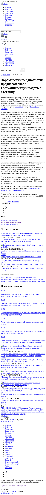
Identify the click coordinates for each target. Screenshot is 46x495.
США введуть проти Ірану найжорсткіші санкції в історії (22, 268)
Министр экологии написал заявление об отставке (26, 281)
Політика (8, 448)
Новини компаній (11, 462)
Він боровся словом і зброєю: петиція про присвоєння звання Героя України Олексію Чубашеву (20, 240)
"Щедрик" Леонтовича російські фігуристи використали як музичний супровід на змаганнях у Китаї (22, 378)
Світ (6, 444)
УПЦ (7, 408)
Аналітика (9, 13)
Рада (22, 410)
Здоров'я (8, 454)
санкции (30, 412)
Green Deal (19, 107)
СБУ (18, 408)
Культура (8, 25)
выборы (22, 414)
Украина (10, 410)
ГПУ (6, 412)
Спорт (7, 452)
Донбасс (4, 410)
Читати (3, 243)
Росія (31, 408)
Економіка (9, 446)
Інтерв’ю (8, 15)
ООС (3, 412)
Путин (41, 412)
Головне (8, 7)
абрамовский (5, 220)
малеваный (14, 220)
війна (14, 412)
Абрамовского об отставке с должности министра (20, 189)
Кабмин (32, 410)
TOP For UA (9, 21)
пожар (10, 414)
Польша (16, 414)
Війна (7, 450)
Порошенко (24, 408)
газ (2, 414)
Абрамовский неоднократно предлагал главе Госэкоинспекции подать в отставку (22, 279)
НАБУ (5, 414)
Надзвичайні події (11, 464)
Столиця (8, 17)
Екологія (8, 460)
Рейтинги (8, 9)
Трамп (36, 412)
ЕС (15, 410)
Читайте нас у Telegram (9, 224)
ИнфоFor (8, 468)
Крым (26, 410)
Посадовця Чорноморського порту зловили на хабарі (20, 260)
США (14, 408)
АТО (2, 408)
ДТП (18, 410)
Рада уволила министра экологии (13, 277)
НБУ (41, 410)
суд (10, 412)
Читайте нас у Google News (11, 222)
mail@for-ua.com (7, 421)
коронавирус (37, 408)
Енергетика (9, 431)
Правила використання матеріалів (13, 486)
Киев (37, 410)
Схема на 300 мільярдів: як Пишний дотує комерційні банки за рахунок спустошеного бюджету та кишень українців (23, 355)
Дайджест (8, 19)
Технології (9, 456)
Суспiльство (9, 23)
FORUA (13, 419)
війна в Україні (21, 412)
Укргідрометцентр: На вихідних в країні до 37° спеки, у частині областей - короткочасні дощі (21, 366)
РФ (10, 408)
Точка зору (9, 11)
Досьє (7, 466)
